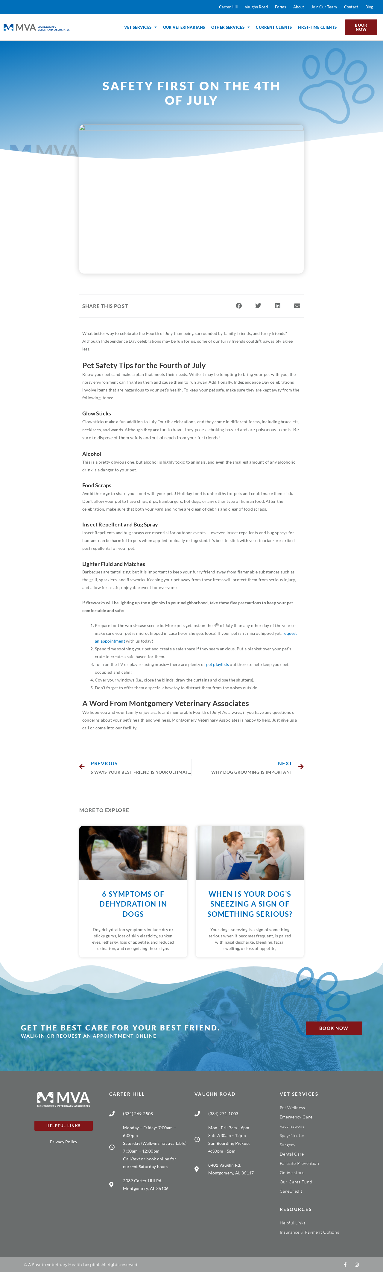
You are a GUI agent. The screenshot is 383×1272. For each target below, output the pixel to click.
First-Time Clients (317, 27)
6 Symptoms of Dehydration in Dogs (133, 904)
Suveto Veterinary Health (57, 1264)
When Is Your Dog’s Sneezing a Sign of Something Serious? (250, 904)
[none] (345, 1264)
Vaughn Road (214, 1094)
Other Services (227, 27)
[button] (238, 306)
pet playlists (217, 664)
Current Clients (274, 27)
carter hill (127, 1094)
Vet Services (138, 27)
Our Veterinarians (184, 27)
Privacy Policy (63, 1141)
